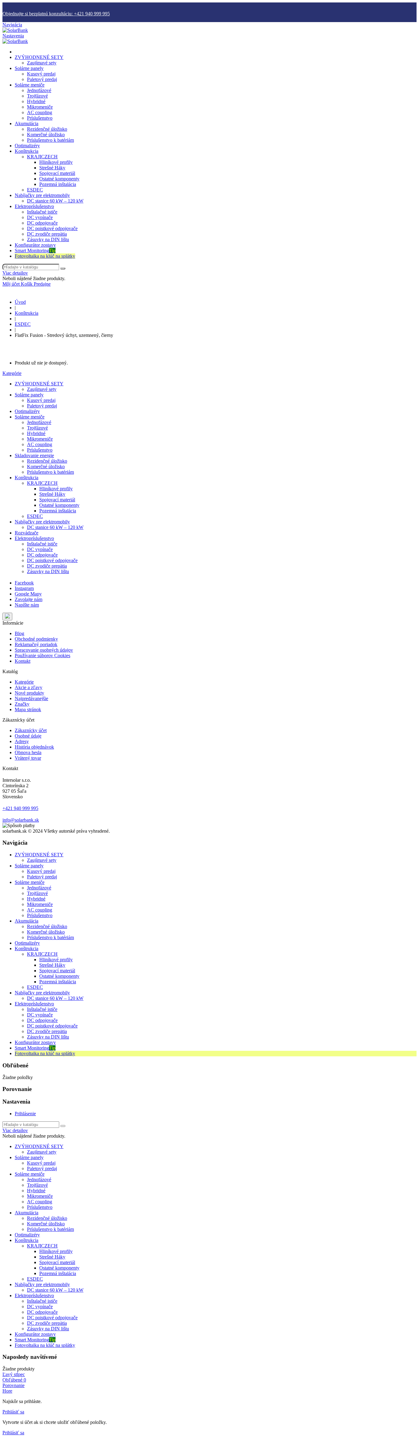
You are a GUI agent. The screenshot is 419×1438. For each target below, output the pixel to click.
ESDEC (35, 189)
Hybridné (36, 101)
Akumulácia (26, 123)
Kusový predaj (41, 73)
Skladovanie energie (34, 455)
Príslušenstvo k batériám (50, 140)
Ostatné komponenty (59, 178)
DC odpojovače (42, 223)
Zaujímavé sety (41, 62)
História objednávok (34, 747)
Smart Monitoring (35, 250)
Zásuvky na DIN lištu (48, 239)
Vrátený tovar (28, 758)
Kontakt (22, 661)
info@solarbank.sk (20, 820)
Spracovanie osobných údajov (44, 650)
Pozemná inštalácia (57, 184)
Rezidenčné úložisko (47, 129)
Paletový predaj (42, 79)
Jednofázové (39, 90)
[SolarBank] (15, 30)
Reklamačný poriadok (36, 644)
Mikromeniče (40, 107)
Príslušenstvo (39, 118)
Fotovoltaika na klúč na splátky (45, 256)
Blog (19, 633)
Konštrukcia (26, 151)
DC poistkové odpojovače (52, 228)
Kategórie (11, 373)
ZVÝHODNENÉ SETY (39, 57)
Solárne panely (29, 68)
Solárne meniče (29, 84)
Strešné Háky (52, 167)
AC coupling (39, 112)
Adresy (22, 741)
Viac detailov (15, 273)
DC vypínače (40, 217)
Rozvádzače (26, 532)
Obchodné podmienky (36, 639)
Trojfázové (37, 95)
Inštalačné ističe (42, 211)
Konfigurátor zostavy (35, 245)
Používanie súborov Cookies (42, 655)
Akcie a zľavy (28, 687)
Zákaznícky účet (31, 730)
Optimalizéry (27, 145)
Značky (22, 704)
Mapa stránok (28, 709)
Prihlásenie (25, 1113)
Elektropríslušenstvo (34, 206)
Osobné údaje (28, 735)
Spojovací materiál (57, 173)
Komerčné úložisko (46, 134)
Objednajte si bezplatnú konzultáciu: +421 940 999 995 (56, 13)
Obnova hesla (28, 752)
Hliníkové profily (56, 162)
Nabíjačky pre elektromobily (42, 195)
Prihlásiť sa (13, 1411)
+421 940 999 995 (20, 808)
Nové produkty (29, 693)
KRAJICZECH (42, 156)
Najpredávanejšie (31, 698)
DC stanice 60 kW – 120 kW (55, 200)
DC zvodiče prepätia (47, 234)
